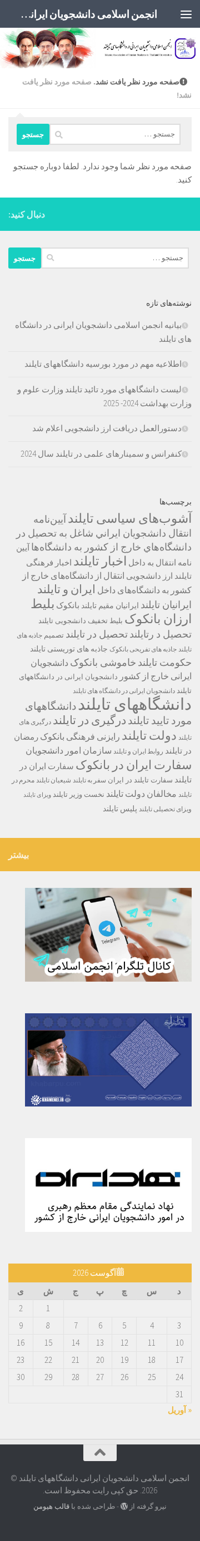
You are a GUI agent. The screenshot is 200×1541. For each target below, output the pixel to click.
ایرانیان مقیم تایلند (110, 605)
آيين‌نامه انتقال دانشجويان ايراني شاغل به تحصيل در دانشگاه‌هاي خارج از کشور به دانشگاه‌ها (104, 533)
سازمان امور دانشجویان (69, 750)
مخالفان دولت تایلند (141, 793)
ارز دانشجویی (149, 575)
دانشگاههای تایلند (135, 704)
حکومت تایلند (165, 662)
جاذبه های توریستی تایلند (69, 649)
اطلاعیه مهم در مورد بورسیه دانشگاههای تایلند (103, 363)
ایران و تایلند (66, 589)
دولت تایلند (149, 735)
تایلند (45, 620)
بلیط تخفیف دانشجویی (89, 620)
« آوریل (180, 1409)
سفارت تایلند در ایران (140, 780)
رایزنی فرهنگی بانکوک (80, 736)
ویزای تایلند (37, 795)
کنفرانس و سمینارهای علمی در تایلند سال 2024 (101, 453)
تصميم (54, 635)
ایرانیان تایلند (166, 605)
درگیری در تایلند (89, 720)
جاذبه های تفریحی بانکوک (143, 649)
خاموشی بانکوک (103, 662)
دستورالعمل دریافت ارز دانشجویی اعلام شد (107, 428)
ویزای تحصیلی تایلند (165, 809)
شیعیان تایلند (53, 780)
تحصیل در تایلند (97, 634)
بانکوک (67, 605)
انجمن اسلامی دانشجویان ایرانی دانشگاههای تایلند (85, 14)
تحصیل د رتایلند (160, 634)
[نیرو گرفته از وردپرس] (124, 1506)
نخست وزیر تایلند (78, 794)
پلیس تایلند (120, 809)
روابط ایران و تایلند (138, 751)
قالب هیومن (51, 1506)
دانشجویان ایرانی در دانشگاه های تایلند (124, 690)
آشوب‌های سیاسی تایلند (130, 518)
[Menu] (186, 14)
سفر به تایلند (89, 780)
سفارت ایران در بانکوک (134, 764)
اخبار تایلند (100, 561)
